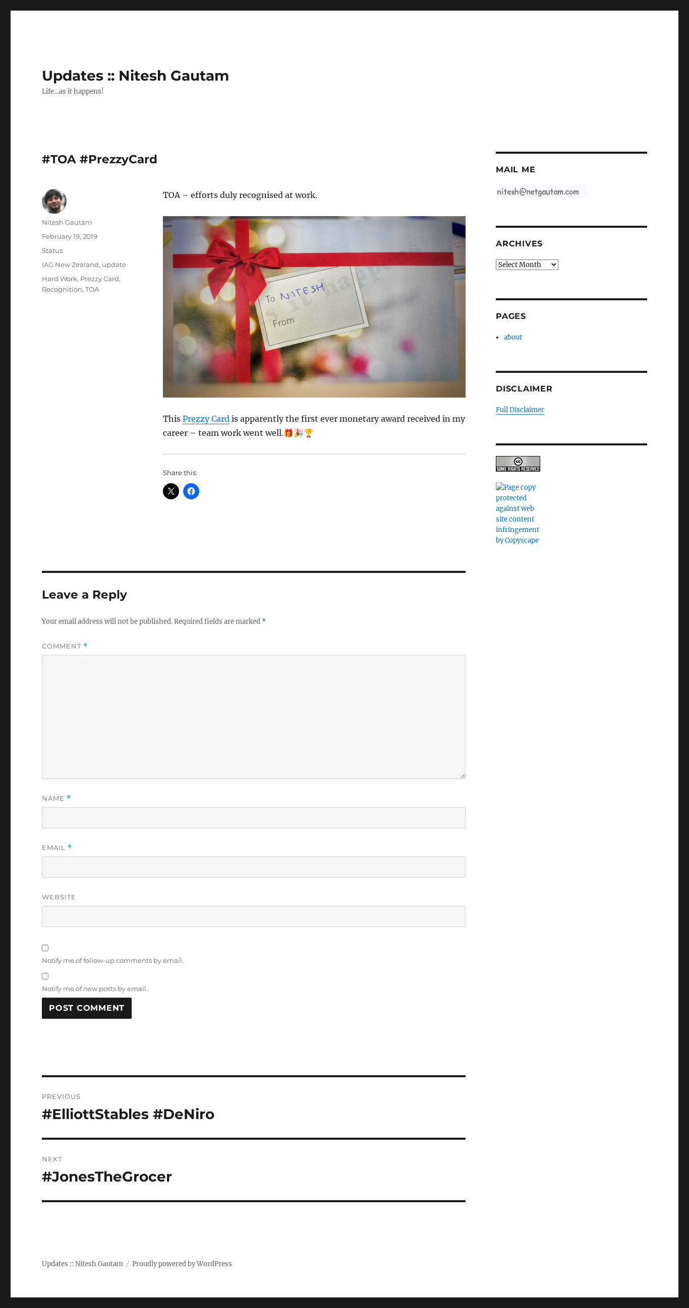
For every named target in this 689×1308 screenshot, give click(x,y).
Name (56, 798)
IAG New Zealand (70, 264)
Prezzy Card (206, 419)
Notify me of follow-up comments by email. (113, 960)
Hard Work (59, 279)
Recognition (62, 289)
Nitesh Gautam (67, 222)
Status (52, 250)
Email (57, 847)
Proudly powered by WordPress (182, 1264)
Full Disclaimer (520, 410)
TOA (92, 289)
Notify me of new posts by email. (95, 989)
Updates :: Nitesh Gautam (135, 75)
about (513, 337)
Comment (65, 646)
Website (59, 897)
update (114, 264)
